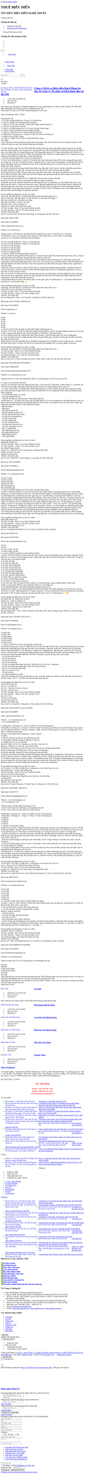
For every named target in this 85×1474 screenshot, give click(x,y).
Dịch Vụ (8, 1187)
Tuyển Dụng (9, 1193)
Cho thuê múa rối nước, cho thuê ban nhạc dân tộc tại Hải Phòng (61, 1223)
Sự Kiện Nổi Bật (11, 1183)
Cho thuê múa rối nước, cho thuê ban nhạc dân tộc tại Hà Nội (60, 1205)
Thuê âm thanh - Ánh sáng (13, 1274)
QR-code (5, 1335)
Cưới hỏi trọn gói (9, 1265)
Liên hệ (8, 1323)
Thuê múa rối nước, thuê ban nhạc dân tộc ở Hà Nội (57, 1105)
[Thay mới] (12, 1467)
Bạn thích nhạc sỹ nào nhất (14, 1453)
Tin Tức (8, 1191)
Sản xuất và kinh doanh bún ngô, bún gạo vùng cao (57, 1141)
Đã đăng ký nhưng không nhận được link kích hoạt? (19, 1472)
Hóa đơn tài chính (42, 1042)
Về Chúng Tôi (10, 1185)
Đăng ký (16, 1389)
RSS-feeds (9, 1331)
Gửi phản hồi (7, 1357)
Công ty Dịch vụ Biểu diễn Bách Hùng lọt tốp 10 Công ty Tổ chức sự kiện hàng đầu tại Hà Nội (42, 91)
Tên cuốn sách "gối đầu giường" (16, 1457)
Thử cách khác (6, 1404)
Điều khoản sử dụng (64, 1355)
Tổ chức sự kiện (9, 1263)
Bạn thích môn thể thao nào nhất (16, 1447)
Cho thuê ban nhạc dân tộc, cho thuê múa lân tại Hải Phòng (59, 1229)
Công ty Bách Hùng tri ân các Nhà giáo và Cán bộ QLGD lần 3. (61, 1129)
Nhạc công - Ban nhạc (11, 1267)
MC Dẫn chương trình (11, 1271)
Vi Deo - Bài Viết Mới (13, 1181)
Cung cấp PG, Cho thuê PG (13, 1280)
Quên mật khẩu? (6, 1414)
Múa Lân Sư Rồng (10, 1282)
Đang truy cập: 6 (8, 1339)
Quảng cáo (9, 1327)
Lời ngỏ (37, 989)
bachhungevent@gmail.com (17, 28)
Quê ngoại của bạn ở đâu (14, 1455)
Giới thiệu (8, 1317)
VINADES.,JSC (48, 1355)
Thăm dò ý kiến (10, 1325)
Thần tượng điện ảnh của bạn (15, 1451)
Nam (11, 1434)
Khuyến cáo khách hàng (45, 1030)
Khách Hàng (9, 1189)
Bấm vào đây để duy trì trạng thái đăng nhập (36, 1367)
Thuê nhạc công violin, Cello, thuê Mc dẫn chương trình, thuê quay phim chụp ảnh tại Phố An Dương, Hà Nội (60, 1120)
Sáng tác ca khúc (9, 1276)
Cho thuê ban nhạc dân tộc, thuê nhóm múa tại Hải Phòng (59, 1103)
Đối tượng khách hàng (44, 1005)
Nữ (17, 1434)
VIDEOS (4, 1197)
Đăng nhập (6, 1389)
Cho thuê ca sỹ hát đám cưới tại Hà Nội (52, 1101)
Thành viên (9, 1321)
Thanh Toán (39, 1055)
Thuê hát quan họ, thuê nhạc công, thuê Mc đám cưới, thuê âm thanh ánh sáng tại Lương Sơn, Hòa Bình (60, 1243)
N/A (5, 1434)
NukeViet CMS (26, 1355)
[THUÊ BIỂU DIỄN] (9, 2)
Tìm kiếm (8, 1329)
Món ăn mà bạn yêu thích (14, 1449)
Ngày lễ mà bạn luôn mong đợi (16, 1459)
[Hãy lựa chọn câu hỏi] (23, 1443)
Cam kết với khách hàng (45, 1017)
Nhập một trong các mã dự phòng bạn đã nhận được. (19, 1406)
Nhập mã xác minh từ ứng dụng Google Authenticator (20, 1400)
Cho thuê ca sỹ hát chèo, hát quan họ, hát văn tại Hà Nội (58, 1217)
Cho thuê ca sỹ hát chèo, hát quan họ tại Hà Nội (55, 1237)
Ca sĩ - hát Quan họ (10, 1269)
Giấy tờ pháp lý (8, 1067)
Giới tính (4, 1432)
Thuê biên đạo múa (10, 1278)
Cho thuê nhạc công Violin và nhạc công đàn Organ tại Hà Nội (61, 1254)
